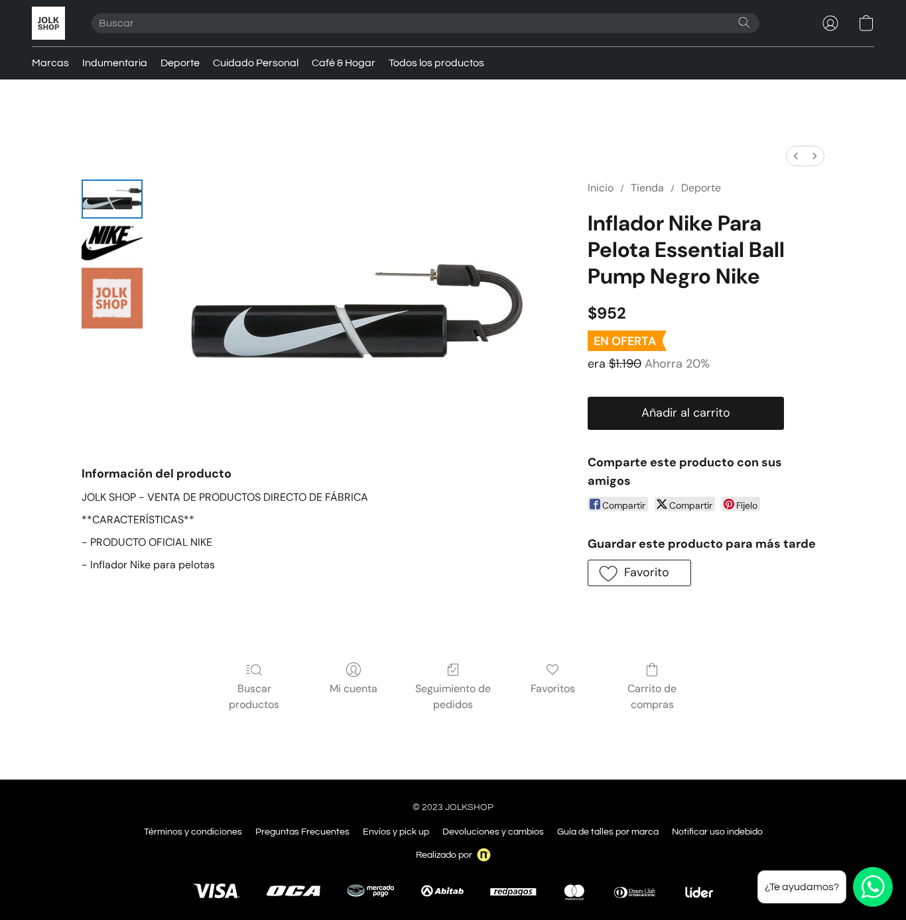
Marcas (50, 63)
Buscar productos (254, 696)
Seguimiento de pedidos (453, 696)
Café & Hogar (343, 63)
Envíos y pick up (396, 832)
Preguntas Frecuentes (302, 832)
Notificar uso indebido (717, 832)
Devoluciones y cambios (493, 832)
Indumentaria (114, 63)
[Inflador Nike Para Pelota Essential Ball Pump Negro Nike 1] (112, 243)
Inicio (601, 188)
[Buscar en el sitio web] (744, 22)
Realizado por (444, 855)
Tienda (647, 188)
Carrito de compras (652, 696)
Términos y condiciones (193, 832)
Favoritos (553, 688)
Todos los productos (436, 63)
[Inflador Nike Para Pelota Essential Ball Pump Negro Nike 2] (112, 298)
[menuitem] (796, 156)
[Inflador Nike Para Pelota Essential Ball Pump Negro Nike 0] (112, 199)
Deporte (180, 63)
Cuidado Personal (255, 63)
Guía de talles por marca (608, 832)
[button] (48, 23)
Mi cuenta (353, 688)
